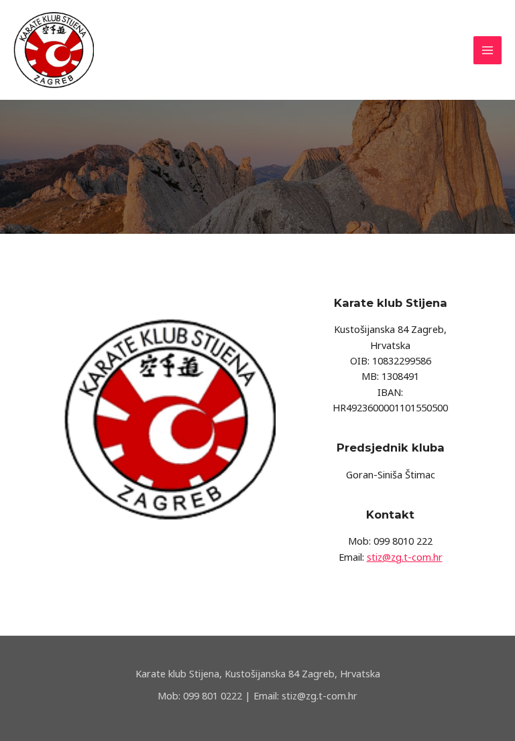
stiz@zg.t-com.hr (405, 556)
